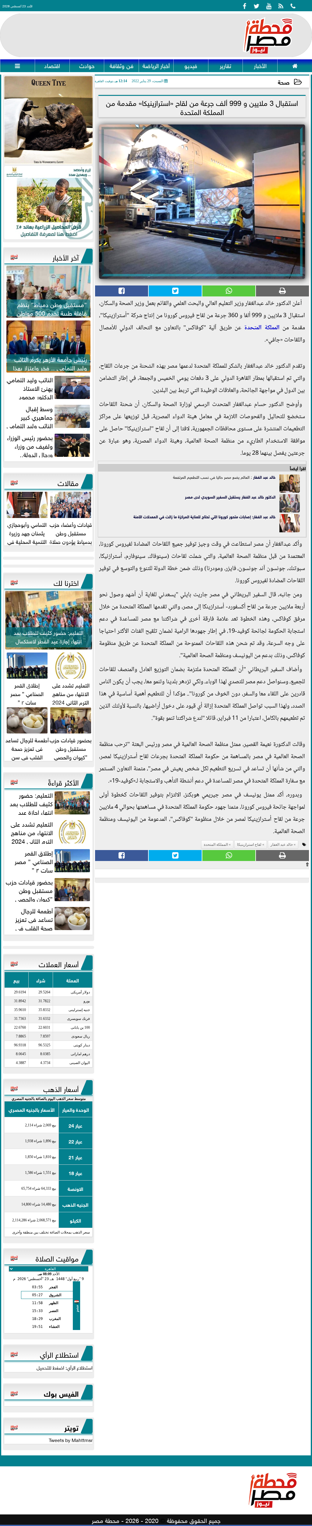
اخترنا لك (66, 581)
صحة (283, 82)
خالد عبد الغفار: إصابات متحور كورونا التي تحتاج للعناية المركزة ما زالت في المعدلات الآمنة (204, 516)
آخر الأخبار (65, 256)
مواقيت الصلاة (57, 1257)
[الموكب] (48, 120)
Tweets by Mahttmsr (71, 1439)
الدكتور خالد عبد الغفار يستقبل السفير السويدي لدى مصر (230, 496)
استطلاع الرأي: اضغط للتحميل (65, 1367)
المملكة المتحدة (262, 328)
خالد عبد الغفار (264, 476)
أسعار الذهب (61, 1088)
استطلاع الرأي (59, 1353)
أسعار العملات (59, 963)
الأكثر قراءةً (63, 781)
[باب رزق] (48, 203)
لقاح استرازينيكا (249, 844)
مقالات (68, 482)
